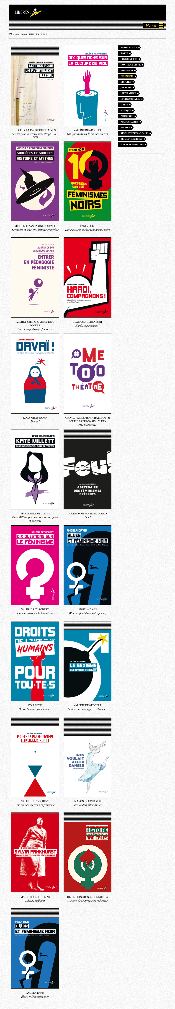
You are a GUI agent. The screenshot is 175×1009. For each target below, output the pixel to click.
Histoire (126, 81)
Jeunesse (126, 87)
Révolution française (134, 133)
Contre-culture (131, 64)
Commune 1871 (129, 59)
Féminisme (127, 76)
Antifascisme (129, 47)
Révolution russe (131, 138)
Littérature (128, 93)
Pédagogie (127, 116)
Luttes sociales (130, 98)
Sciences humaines (132, 144)
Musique (126, 110)
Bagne (124, 53)
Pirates (125, 127)
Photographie (129, 121)
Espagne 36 (127, 70)
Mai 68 (124, 104)
